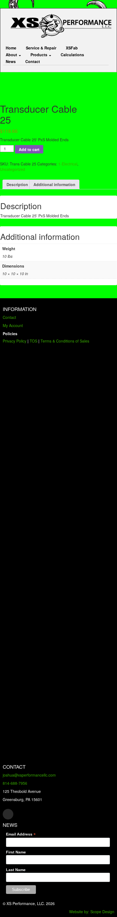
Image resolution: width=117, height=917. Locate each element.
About (12, 54)
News (11, 61)
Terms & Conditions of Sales (65, 341)
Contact (32, 61)
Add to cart (29, 149)
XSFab (72, 48)
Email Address (21, 834)
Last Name (16, 870)
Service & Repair (41, 48)
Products (39, 54)
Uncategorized (12, 169)
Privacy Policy (14, 341)
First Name (16, 852)
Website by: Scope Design (91, 911)
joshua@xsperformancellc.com (29, 775)
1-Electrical (67, 164)
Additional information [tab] (54, 184)
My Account (13, 325)
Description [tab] (17, 184)
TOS (33, 341)
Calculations (72, 54)
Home (11, 48)
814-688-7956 (15, 783)
